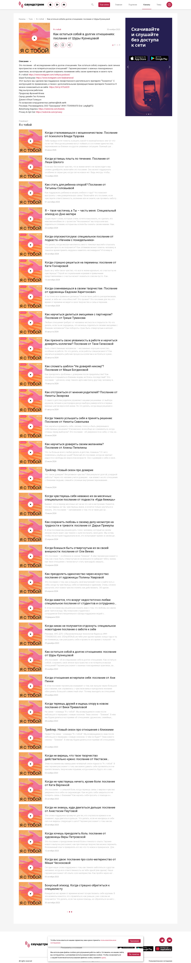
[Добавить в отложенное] (62, 45)
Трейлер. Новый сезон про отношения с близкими (79, 729)
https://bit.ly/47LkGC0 (59, 87)
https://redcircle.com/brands (52, 109)
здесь (103, 958)
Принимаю (134, 941)
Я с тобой (40, 19)
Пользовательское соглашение (160, 961)
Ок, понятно (134, 954)
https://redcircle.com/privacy (49, 112)
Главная (118, 5)
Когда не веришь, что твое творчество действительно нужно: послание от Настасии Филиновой (76, 759)
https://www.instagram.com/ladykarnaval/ (55, 78)
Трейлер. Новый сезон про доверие (69, 470)
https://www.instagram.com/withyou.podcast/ (49, 74)
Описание (23, 61)
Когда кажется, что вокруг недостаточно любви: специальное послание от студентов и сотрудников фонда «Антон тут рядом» (80, 603)
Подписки (133, 5)
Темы (159, 5)
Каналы (146, 5)
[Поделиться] (69, 45)
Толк (31, 19)
